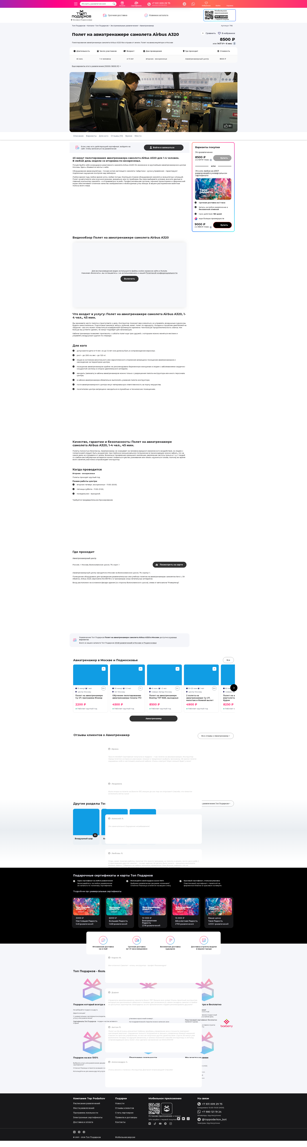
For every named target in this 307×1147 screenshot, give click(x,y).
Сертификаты (136, 5)
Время (128, 136)
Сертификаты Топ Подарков (84, 1021)
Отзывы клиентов (124, 1108)
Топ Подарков (93, 1137)
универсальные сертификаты (105, 891)
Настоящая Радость (86, 921)
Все (228, 660)
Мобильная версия (125, 1137)
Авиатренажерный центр (84, 558)
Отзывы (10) (117, 136)
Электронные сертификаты (87, 1117)
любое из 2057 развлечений (207, 172)
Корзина (230, 5)
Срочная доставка (117, 15)
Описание (78, 136)
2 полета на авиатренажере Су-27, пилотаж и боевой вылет (199, 697)
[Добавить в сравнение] (104, 669)
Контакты (120, 1122)
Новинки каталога (158, 15)
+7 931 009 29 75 (161, 3)
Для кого (103, 136)
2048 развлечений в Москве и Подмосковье (136, 643)
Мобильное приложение (221, 12)
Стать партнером (124, 1113)
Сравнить (211, 33)
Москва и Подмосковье (82, 20)
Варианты (91, 136)
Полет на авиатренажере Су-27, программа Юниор (89, 696)
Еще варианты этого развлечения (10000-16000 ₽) (95, 66)
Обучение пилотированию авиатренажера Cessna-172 (126, 696)
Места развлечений (83, 1108)
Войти (218, 5)
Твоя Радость (215, 921)
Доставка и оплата (83, 1122)
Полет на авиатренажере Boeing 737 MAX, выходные (163, 696)
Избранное (206, 5)
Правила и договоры (126, 1117)
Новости (119, 1103)
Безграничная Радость (149, 921)
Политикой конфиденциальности (161, 273)
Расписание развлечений (86, 1103)
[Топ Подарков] (82, 17)
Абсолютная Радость (186, 921)
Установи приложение (160, 1116)
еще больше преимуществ (211, 218)
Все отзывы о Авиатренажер (214, 736)
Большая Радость (118, 921)
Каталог (122, 5)
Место (138, 136)
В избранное (228, 33)
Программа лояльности (85, 1113)
